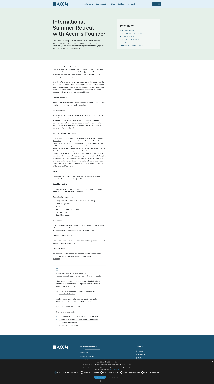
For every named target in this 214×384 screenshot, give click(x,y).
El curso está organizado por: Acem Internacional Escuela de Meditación (78, 321)
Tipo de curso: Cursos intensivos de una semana (78, 316)
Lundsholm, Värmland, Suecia (131, 45)
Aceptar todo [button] (100, 377)
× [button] (212, 361)
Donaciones (84, 352)
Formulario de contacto (92, 349)
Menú (155, 4)
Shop (113, 4)
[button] (107, 381)
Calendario (88, 4)
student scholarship (67, 294)
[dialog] (107, 371)
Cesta (140, 358)
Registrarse (141, 354)
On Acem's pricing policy (65, 312)
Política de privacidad (115, 369)
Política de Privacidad (87, 356)
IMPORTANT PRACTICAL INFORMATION (71, 273)
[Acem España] (60, 4)
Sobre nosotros (102, 4)
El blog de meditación (127, 4)
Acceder (140, 351)
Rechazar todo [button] (113, 377)
